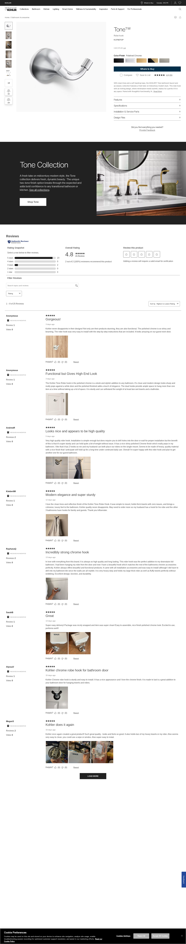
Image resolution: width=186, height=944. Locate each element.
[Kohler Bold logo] (11, 9)
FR (167, 3)
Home (7, 17)
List (124, 48)
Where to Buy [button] (147, 69)
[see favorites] (179, 3)
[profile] (175, 3)
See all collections (39, 190)
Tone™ (34, 17)
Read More (157, 91)
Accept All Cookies (160, 936)
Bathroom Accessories (20, 17)
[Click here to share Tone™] (180, 17)
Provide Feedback (147, 130)
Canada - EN (161, 3)
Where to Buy (148, 3)
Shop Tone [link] (33, 202)
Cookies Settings (123, 936)
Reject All (141, 936)
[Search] (180, 9)
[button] (9, 26)
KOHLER (8, 3)
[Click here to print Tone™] (175, 17)
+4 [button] (9, 83)
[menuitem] (25, 9)
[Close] (182, 936)
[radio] (119, 60)
